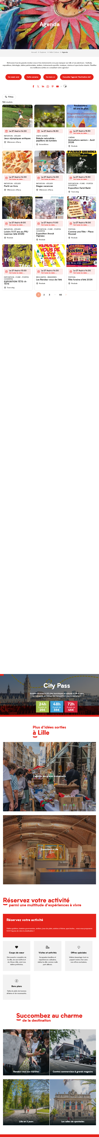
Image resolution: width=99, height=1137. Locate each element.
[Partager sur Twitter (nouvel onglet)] (38, 86)
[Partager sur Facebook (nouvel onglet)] (33, 86)
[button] (65, 86)
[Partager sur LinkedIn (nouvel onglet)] (43, 86)
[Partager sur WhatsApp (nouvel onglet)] (48, 86)
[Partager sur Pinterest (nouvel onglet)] (52, 86)
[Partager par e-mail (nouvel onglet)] (57, 86)
